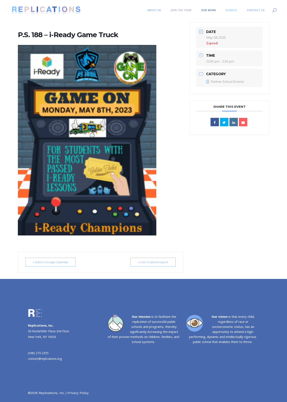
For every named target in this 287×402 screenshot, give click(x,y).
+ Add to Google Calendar (50, 262)
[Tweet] (224, 122)
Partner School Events (227, 82)
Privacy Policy (78, 393)
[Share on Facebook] (215, 122)
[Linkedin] (233, 122)
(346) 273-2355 (38, 353)
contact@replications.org (45, 359)
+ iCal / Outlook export (153, 262)
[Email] (243, 122)
